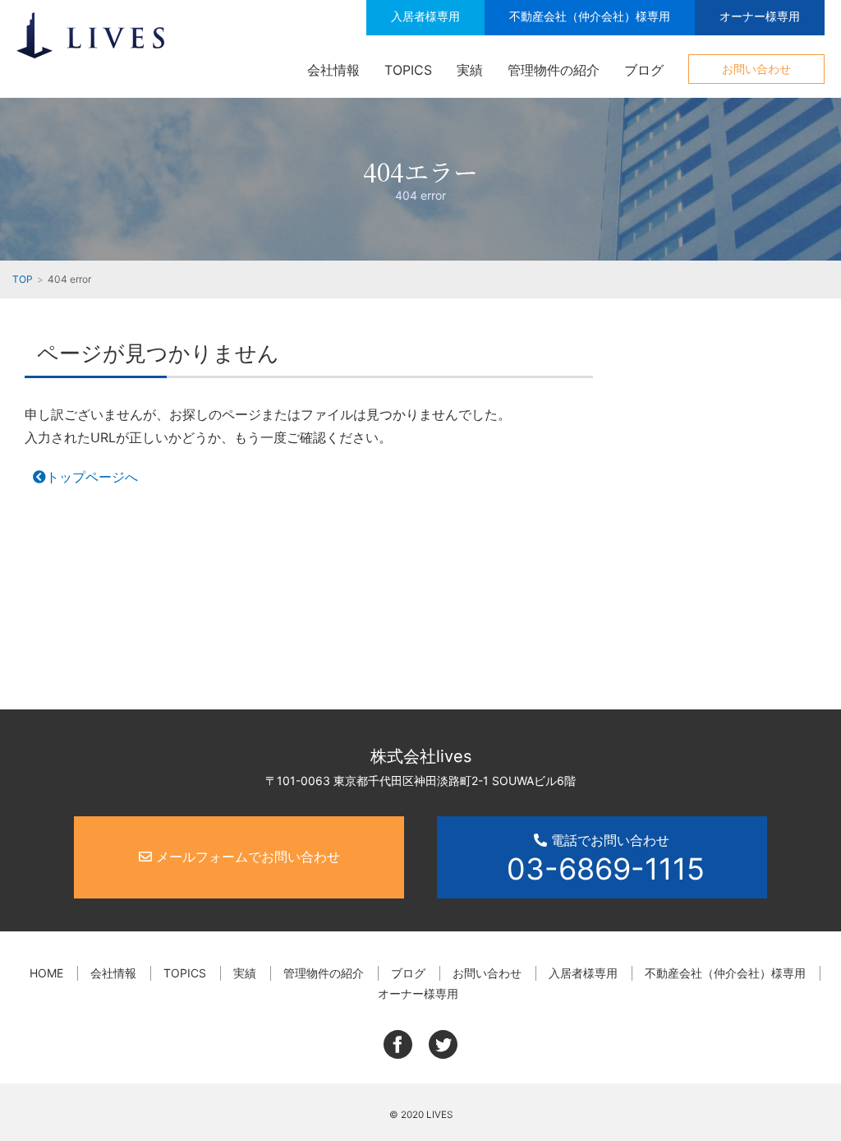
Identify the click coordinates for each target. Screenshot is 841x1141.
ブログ (644, 70)
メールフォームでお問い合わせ (246, 856)
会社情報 (333, 70)
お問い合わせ (756, 69)
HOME (46, 973)
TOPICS (408, 70)
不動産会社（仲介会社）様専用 (589, 16)
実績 (470, 70)
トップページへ (92, 477)
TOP (22, 279)
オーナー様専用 (759, 16)
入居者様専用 (425, 16)
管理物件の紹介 (554, 70)
